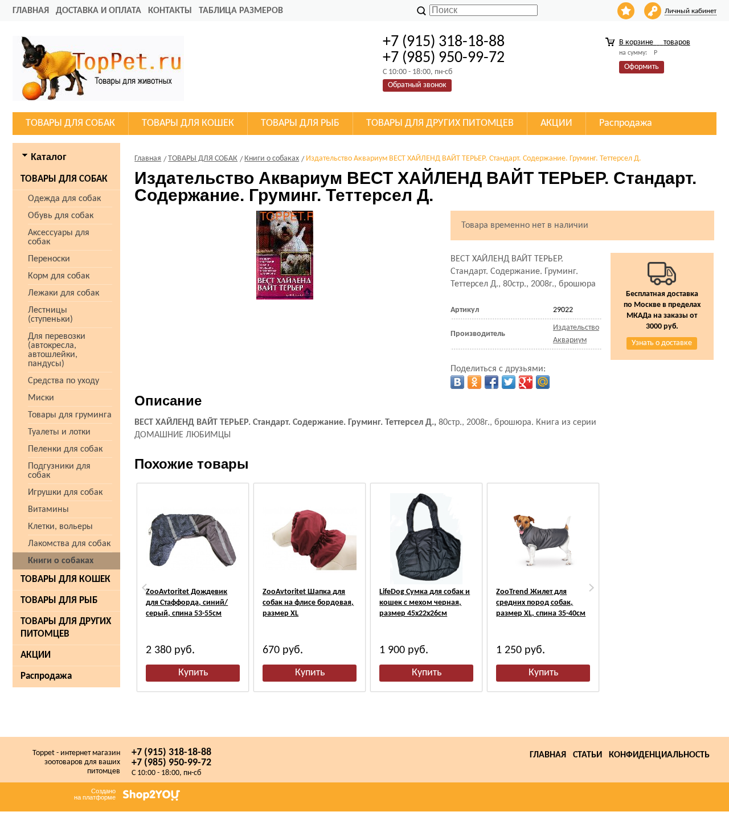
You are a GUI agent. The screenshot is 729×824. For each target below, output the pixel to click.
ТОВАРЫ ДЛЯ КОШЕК (65, 579)
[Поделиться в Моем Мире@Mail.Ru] (543, 382)
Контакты (170, 10)
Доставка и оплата (98, 10)
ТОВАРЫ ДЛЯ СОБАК (64, 179)
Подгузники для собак (59, 471)
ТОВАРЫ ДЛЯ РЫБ (59, 600)
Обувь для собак (60, 215)
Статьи (587, 755)
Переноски (49, 259)
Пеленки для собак (65, 449)
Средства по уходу (63, 381)
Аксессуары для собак (58, 237)
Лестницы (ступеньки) (50, 315)
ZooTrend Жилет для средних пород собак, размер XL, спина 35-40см (540, 603)
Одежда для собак (64, 198)
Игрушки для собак (65, 492)
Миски (41, 398)
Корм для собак (58, 276)
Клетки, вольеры (60, 526)
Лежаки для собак (63, 293)
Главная (31, 10)
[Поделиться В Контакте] (457, 382)
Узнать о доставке (662, 343)
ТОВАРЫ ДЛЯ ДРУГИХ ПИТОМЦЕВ (66, 628)
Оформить (641, 67)
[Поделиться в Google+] (526, 382)
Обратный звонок (417, 85)
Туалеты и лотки (59, 432)
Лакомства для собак (69, 543)
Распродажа (46, 676)
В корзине (654, 42)
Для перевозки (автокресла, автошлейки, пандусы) (56, 350)
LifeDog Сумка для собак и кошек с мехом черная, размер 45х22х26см (424, 603)
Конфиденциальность (659, 755)
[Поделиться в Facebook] (491, 382)
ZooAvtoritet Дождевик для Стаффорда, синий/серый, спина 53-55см (187, 603)
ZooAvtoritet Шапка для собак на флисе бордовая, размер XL (308, 603)
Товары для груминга (70, 415)
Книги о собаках (60, 560)
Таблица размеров (241, 10)
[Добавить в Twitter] (508, 382)
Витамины (48, 509)
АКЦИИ (36, 655)
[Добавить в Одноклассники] (474, 382)
